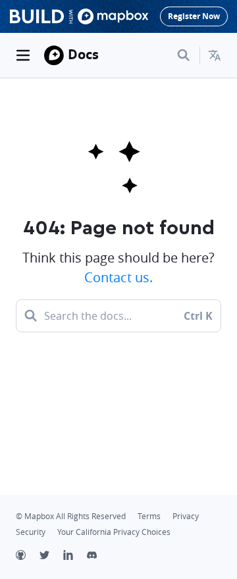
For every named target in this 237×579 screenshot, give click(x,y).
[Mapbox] (54, 55)
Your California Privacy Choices (114, 532)
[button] (214, 55)
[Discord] (99, 556)
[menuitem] (214, 55)
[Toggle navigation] (23, 55)
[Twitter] (51, 556)
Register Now (194, 16)
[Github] (28, 556)
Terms (149, 516)
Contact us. (118, 277)
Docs (83, 54)
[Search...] (184, 55)
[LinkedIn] (75, 556)
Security (30, 532)
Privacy (185, 516)
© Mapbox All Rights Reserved (71, 516)
